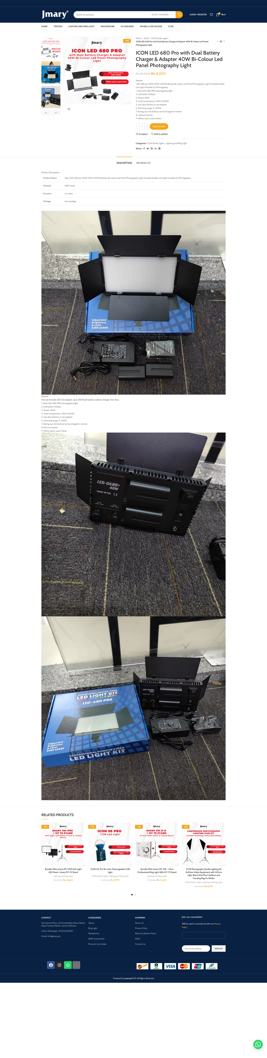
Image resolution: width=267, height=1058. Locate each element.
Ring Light (92, 928)
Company (140, 917)
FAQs (137, 938)
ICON (146, 38)
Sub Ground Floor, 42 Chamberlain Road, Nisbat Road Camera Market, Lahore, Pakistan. (63, 924)
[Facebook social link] (144, 148)
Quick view (83, 841)
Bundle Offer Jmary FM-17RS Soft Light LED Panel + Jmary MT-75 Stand (63, 871)
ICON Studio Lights (159, 38)
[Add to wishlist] (83, 827)
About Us (139, 923)
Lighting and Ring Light (176, 143)
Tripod (91, 923)
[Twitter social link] (148, 148)
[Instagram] (59, 965)
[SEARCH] (179, 14)
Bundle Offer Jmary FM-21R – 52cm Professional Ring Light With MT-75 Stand (157, 871)
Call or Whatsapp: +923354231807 (57, 931)
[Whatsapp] (68, 965)
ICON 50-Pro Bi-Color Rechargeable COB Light (110, 871)
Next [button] (55, 112)
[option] (50, 48)
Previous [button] (46, 112)
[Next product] (224, 41)
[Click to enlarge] (69, 109)
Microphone (93, 933)
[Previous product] (217, 41)
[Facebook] (51, 965)
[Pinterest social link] (152, 148)
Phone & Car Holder (97, 944)
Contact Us (140, 944)
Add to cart (159, 126)
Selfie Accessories (96, 938)
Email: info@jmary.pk (50, 936)
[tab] (124, 161)
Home (139, 38)
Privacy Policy (141, 928)
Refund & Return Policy (145, 933)
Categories (94, 917)
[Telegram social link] (159, 148)
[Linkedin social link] (155, 148)
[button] (83, 834)
